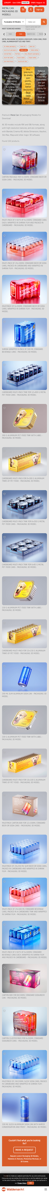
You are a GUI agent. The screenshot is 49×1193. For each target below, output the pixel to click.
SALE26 (25, 3)
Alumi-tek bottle (8, 57)
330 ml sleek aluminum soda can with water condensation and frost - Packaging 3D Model (24, 1125)
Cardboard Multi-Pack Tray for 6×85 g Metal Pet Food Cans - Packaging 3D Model (23, 566)
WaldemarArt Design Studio (13, 1189)
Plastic (10, 34)
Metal (20, 34)
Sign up (39, 9)
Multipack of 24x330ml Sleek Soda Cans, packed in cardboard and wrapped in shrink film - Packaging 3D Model (24, 1084)
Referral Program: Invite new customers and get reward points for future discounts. (41, 85)
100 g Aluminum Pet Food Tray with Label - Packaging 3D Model (22, 738)
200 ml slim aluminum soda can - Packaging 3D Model (24, 695)
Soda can (23, 46)
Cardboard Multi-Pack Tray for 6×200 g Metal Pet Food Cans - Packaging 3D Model (23, 522)
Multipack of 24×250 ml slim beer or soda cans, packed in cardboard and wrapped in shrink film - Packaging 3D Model (24, 869)
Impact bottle (32, 57)
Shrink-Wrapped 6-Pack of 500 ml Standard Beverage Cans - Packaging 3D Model (22, 350)
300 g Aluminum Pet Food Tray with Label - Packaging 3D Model (22, 436)
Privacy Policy (22, 1183)
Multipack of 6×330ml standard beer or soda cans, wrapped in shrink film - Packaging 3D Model (23, 309)
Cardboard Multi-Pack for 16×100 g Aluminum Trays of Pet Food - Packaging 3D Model (23, 781)
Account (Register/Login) (30, 9)
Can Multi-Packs (8, 61)
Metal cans (23, 50)
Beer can (32, 46)
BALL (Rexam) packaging (32, 54)
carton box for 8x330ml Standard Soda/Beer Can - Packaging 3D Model (23, 996)
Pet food (17, 54)
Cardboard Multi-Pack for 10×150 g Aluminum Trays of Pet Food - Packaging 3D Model (23, 652)
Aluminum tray (22, 61)
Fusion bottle (21, 57)
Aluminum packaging (10, 50)
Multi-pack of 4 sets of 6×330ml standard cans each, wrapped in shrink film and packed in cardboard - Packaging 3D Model (24, 222)
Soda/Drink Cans (31, 34)
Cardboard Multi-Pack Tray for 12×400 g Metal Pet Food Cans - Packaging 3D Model (24, 393)
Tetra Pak (41, 34)
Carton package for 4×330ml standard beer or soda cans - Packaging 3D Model (24, 178)
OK (30, 1183)
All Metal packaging (10, 46)
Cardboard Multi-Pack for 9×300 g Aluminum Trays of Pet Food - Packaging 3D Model (23, 479)
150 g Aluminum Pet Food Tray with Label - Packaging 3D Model (22, 609)
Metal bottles (34, 50)
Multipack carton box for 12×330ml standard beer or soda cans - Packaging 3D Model (23, 824)
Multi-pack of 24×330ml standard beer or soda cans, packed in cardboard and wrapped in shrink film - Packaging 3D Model (24, 266)
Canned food (7, 54)
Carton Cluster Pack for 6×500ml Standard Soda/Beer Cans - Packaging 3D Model (22, 1039)
